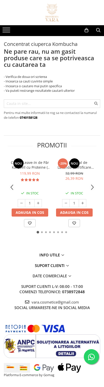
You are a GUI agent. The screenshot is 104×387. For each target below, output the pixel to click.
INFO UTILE (50, 254)
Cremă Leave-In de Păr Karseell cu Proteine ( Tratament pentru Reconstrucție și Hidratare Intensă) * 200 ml (30, 165)
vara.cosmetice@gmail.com (55, 302)
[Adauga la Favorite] (30, 223)
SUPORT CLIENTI (50, 265)
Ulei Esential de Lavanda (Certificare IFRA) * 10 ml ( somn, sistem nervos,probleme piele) (74, 165)
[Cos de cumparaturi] (86, 30)
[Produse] (7, 31)
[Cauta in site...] (98, 30)
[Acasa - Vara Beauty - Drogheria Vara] (52, 12)
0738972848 (73, 291)
